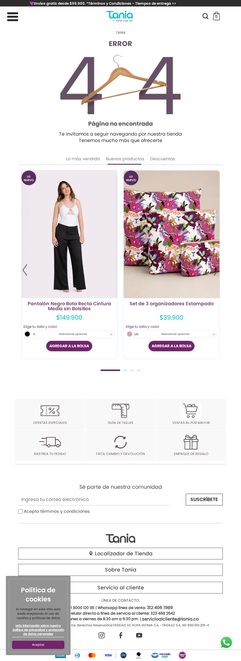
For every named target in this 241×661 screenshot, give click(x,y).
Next (216, 270)
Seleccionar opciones (73, 334)
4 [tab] (138, 370)
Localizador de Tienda (123, 553)
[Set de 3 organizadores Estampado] (172, 234)
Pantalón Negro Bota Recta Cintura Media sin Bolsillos (69, 306)
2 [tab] (125, 370)
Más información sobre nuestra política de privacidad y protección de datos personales (38, 630)
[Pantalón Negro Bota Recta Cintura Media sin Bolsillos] (69, 234)
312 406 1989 (160, 608)
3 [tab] (132, 370)
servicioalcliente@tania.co (170, 619)
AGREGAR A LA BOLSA (69, 345)
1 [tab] (110, 370)
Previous (25, 270)
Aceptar (38, 645)
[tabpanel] (69, 264)
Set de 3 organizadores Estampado (172, 304)
